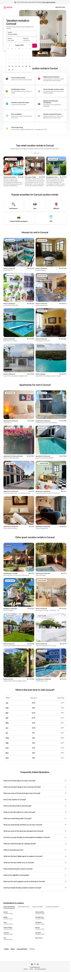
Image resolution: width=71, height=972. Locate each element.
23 (9, 66)
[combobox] (22, 34)
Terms (31, 969)
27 (22, 66)
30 (9, 70)
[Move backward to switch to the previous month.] (9, 45)
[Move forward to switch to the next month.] (29, 45)
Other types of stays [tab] (24, 906)
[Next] (38, 153)
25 (16, 66)
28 (26, 66)
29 (29, 66)
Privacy (26, 969)
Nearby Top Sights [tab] (37, 906)
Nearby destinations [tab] (9, 906)
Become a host (60, 7)
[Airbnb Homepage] (7, 7)
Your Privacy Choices (40, 969)
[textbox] (14, 40)
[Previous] (31, 153)
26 (19, 66)
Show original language (48, 2)
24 (12, 66)
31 (12, 70)
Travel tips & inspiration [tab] (52, 906)
